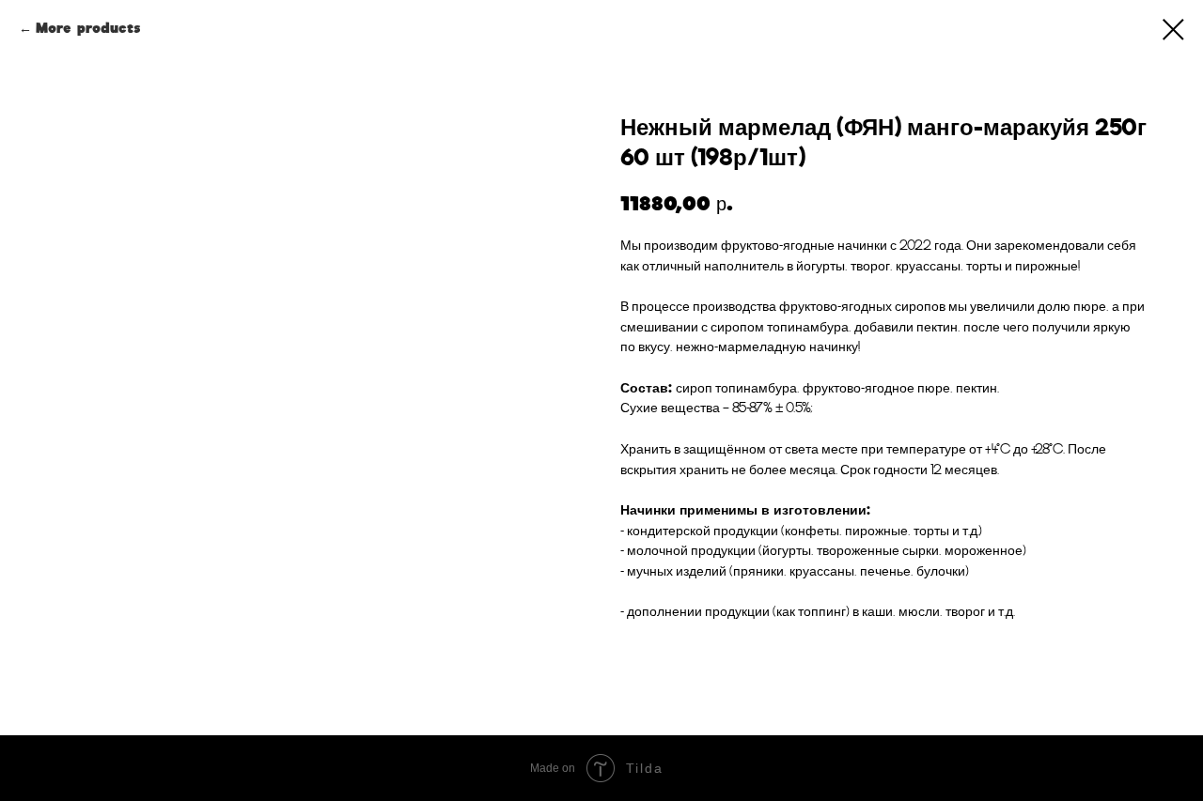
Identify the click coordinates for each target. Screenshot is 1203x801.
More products (88, 28)
